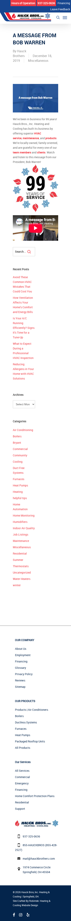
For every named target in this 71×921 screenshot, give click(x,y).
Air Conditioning (23, 430)
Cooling (17, 461)
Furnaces (18, 479)
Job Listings (20, 534)
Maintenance (21, 541)
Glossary (20, 668)
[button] (65, 17)
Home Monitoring (24, 515)
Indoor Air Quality (24, 528)
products (50, 138)
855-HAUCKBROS (34, 845)
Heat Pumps (20, 485)
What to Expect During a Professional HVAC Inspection (23, 351)
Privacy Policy (24, 674)
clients (41, 152)
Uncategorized (22, 572)
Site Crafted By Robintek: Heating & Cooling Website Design (31, 903)
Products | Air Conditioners (31, 710)
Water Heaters (21, 579)
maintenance (31, 138)
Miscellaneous (38, 60)
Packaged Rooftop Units (30, 741)
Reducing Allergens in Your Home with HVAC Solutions (23, 371)
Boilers (17, 436)
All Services (22, 771)
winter (17, 585)
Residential (20, 553)
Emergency (22, 783)
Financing (21, 661)
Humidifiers (20, 522)
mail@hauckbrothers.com (39, 858)
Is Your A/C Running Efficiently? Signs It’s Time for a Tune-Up (24, 327)
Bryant (17, 442)
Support (20, 809)
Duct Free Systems (18, 470)
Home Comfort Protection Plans (34, 796)
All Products (22, 748)
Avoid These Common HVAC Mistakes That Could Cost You (22, 284)
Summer (18, 560)
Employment (23, 655)
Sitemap (20, 687)
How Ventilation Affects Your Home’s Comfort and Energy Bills (23, 305)
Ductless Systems (26, 722)
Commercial (20, 449)
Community (20, 455)
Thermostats (21, 566)
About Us (20, 649)
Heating (18, 492)
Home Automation (20, 506)
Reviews (20, 680)
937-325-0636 (31, 836)
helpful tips (20, 498)
